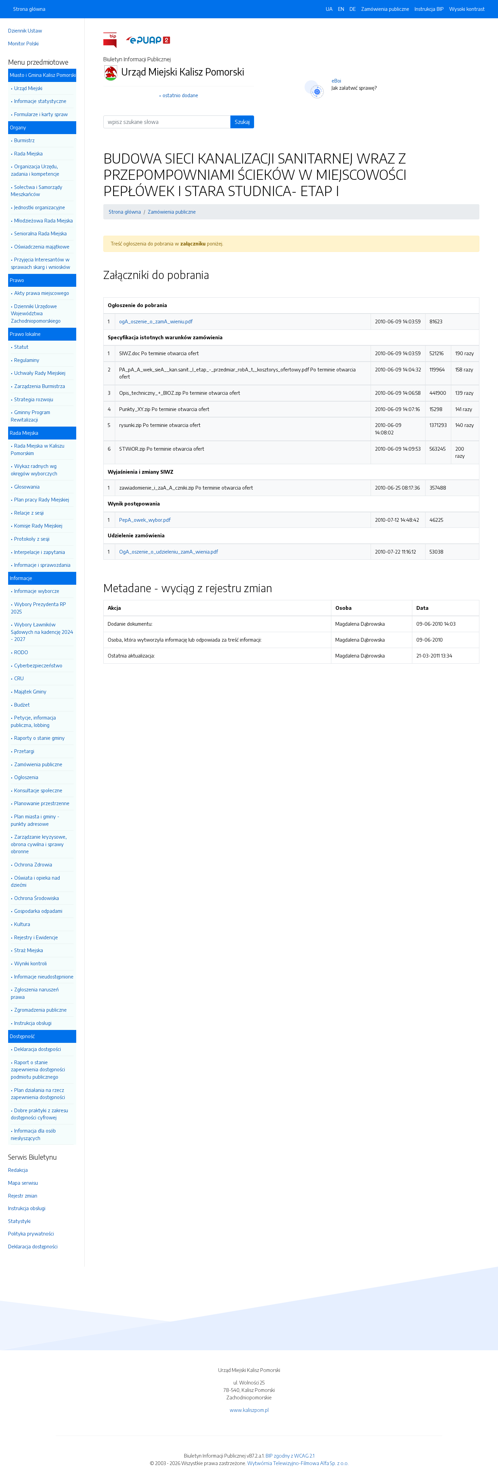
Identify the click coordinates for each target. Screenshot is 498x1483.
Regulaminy (26, 360)
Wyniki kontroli (30, 963)
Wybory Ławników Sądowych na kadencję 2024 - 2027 (42, 631)
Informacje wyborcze (36, 591)
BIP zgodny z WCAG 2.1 (290, 1456)
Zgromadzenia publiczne (40, 1010)
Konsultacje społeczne (38, 790)
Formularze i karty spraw (41, 114)
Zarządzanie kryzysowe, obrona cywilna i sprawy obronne (39, 844)
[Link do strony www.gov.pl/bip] (114, 40)
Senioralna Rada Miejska (40, 233)
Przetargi (24, 751)
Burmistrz (24, 140)
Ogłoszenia (26, 777)
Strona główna (29, 9)
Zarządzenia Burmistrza (39, 386)
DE (353, 9)
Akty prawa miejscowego (41, 293)
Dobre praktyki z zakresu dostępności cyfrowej (39, 1114)
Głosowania (27, 486)
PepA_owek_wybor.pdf (144, 520)
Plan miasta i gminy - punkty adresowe (35, 820)
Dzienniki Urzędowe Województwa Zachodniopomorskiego (36, 313)
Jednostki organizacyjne (39, 207)
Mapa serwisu (23, 1183)
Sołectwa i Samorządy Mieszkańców (36, 190)
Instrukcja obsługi (32, 1023)
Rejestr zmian (22, 1195)
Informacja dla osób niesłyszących (33, 1134)
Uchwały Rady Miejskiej (39, 373)
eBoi (336, 81)
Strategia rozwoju (33, 399)
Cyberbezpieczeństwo (38, 665)
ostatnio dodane (180, 95)
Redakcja (18, 1170)
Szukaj (242, 122)
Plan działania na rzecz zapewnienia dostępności (38, 1093)
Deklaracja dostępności (33, 1246)
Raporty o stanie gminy (39, 738)
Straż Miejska (28, 950)
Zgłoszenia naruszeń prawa (35, 993)
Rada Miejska (28, 153)
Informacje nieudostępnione (44, 976)
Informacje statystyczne (40, 101)
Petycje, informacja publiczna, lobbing (33, 721)
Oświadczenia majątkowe (41, 246)
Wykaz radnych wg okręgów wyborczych (34, 469)
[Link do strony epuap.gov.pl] (148, 40)
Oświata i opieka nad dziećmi (35, 881)
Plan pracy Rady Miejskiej (41, 499)
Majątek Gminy (30, 691)
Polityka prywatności (31, 1233)
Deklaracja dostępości (37, 1049)
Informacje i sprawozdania (42, 565)
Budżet (22, 705)
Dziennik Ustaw (25, 30)
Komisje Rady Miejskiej (38, 525)
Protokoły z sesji (31, 539)
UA (329, 9)
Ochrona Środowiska (36, 898)
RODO (21, 652)
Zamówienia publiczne (38, 764)
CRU (19, 678)
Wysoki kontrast (467, 9)
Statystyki (19, 1221)
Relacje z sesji (29, 513)
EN (341, 9)
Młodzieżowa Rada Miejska (43, 220)
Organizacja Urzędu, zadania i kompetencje (35, 170)
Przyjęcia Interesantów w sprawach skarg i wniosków (40, 263)
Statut (21, 347)
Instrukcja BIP (429, 9)
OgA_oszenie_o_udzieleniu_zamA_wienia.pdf (168, 552)
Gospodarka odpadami (38, 911)
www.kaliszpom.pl (249, 1410)
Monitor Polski (23, 43)
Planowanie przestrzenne (41, 803)
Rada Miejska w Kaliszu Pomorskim (37, 449)
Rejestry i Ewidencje (36, 937)
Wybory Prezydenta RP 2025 (38, 608)
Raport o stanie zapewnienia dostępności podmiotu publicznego (38, 1069)
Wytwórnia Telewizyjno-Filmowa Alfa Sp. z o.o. (298, 1463)
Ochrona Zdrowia (33, 864)
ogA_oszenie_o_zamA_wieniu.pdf (155, 321)
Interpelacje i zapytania (39, 552)
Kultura (22, 924)
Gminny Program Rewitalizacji (30, 416)
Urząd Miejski (28, 88)
